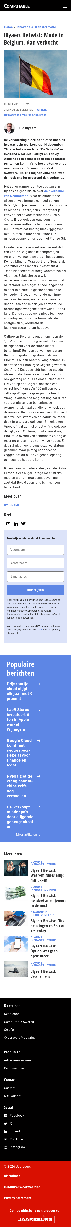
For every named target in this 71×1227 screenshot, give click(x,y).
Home (8, 27)
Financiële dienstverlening (44, 913)
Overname (12, 505)
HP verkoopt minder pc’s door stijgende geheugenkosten (20, 817)
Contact (10, 1088)
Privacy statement (17, 1198)
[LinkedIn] (16, 523)
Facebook (17, 1115)
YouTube (16, 1139)
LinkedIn (16, 1131)
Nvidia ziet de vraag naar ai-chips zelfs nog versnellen (20, 786)
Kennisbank (12, 1014)
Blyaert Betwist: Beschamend (43, 974)
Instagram (17, 1147)
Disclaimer (12, 1176)
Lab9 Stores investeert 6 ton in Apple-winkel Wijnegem (19, 719)
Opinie (42, 109)
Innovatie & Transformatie (36, 27)
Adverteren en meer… (19, 1060)
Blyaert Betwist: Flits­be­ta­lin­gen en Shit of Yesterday (48, 925)
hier (40, 629)
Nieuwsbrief (13, 1096)
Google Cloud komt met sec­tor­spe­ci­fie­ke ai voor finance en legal (19, 752)
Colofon (10, 1030)
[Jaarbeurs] (35, 1217)
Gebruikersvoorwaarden (22, 1187)
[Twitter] (23, 523)
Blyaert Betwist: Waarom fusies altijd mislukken (47, 875)
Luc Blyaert (27, 128)
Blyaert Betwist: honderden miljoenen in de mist (48, 900)
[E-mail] (8, 523)
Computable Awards (19, 1022)
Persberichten (14, 1068)
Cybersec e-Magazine (20, 1037)
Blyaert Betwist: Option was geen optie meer (44, 951)
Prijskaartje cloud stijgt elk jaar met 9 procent (19, 691)
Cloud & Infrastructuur (43, 863)
